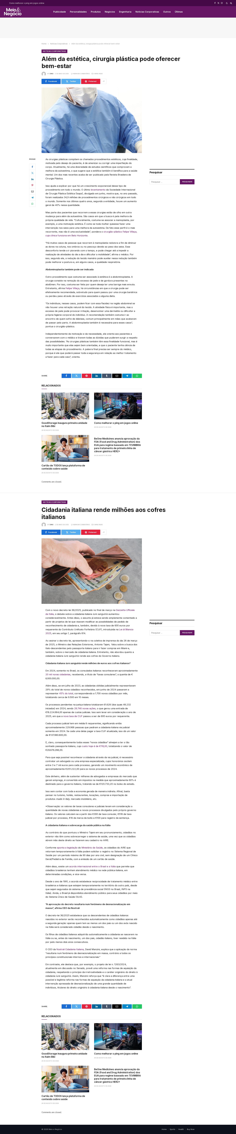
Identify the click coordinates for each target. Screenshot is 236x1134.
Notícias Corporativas (147, 11)
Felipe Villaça (72, 288)
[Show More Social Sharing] (103, 81)
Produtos (96, 11)
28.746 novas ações (85, 708)
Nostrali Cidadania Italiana (70, 949)
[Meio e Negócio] (12, 12)
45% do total (66, 693)
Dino (51, 73)
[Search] (231, 3)
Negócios (110, 11)
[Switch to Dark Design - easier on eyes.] (226, 3)
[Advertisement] (118, 28)
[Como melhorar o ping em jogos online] (118, 406)
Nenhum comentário (81, 73)
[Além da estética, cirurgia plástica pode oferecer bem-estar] (92, 120)
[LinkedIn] (32, 179)
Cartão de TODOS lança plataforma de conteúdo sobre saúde (63, 467)
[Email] (32, 191)
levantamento (98, 189)
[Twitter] (32, 173)
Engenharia (125, 11)
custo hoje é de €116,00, (95, 746)
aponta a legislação (67, 847)
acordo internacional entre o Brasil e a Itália (92, 866)
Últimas (179, 11)
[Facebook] (32, 167)
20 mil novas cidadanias (57, 674)
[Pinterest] (32, 185)
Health (181, 1129)
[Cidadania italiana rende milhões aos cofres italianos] (92, 571)
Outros (167, 11)
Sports (172, 1129)
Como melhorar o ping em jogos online (26, 3)
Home (164, 1129)
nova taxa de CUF (72, 716)
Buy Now (190, 1129)
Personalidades (78, 11)
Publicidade (59, 11)
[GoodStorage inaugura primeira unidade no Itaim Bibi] (65, 406)
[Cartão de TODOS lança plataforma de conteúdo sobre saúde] (65, 448)
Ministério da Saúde (92, 847)
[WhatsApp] (32, 203)
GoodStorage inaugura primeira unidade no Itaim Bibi (64, 424)
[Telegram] (32, 197)
